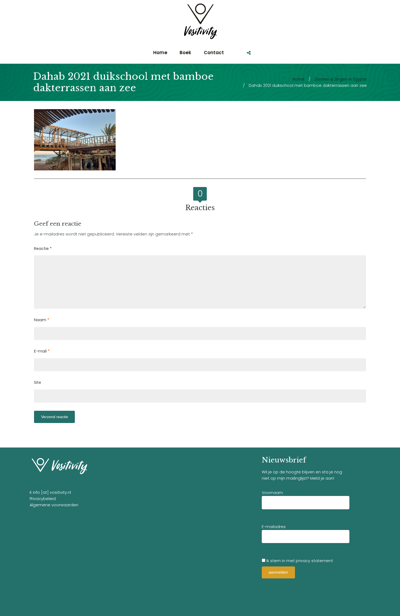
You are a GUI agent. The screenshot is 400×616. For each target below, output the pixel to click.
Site (37, 382)
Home (298, 79)
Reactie (43, 248)
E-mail (42, 351)
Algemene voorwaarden (54, 505)
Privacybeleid (43, 498)
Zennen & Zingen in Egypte (340, 79)
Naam (41, 320)
